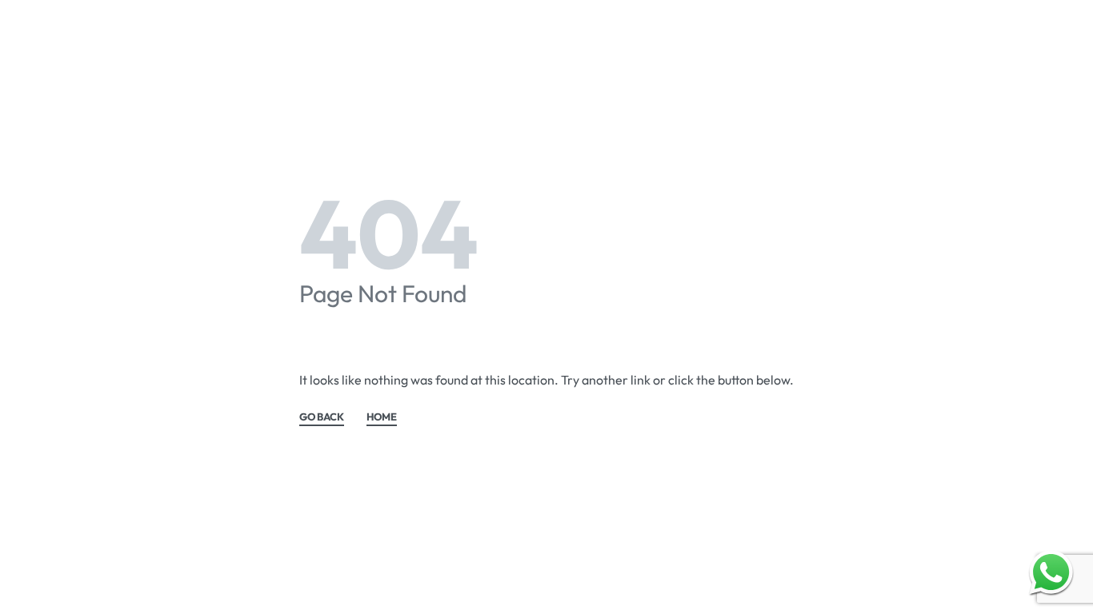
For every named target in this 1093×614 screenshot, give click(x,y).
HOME (381, 417)
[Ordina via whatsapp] (1051, 572)
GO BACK (321, 417)
